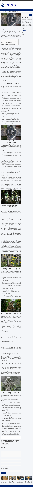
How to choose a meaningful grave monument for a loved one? (9, 44)
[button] (17, 40)
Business (23, 32)
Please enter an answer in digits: (4, 468)
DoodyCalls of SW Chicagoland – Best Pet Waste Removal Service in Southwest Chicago (27, 28)
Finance (23, 33)
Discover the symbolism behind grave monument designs (8, 42)
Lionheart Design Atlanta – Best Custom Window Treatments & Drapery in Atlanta (20, 482)
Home (1, 26)
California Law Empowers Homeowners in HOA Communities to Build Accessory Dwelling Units (27, 20)
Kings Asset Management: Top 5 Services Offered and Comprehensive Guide (28, 482)
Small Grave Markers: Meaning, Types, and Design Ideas (16, 437)
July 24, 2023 (2, 30)
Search (23, 13)
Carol (4, 30)
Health (23, 34)
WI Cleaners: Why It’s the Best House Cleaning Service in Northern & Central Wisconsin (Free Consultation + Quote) (26, 22)
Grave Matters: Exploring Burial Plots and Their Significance (6, 437)
